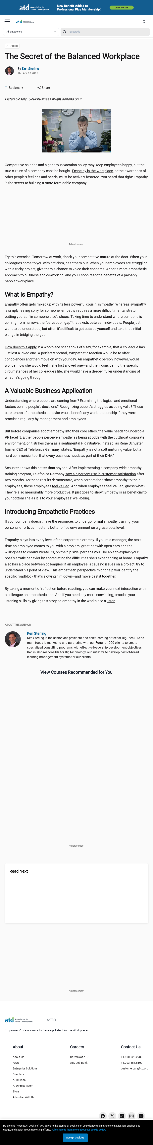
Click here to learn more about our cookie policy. (79, 1129)
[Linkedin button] (122, 1116)
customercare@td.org (134, 1068)
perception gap (58, 322)
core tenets (14, 413)
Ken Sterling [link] (30, 69)
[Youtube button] (141, 1116)
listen (111, 601)
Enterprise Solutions (25, 1068)
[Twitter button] (112, 1116)
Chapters (18, 1074)
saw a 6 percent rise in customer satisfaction (100, 474)
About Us (18, 1057)
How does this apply (21, 347)
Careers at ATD (79, 1057)
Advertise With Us (23, 1097)
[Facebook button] (103, 1116)
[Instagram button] (131, 1116)
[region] (76, 99)
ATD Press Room (23, 1085)
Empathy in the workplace (92, 171)
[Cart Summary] (145, 21)
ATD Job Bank (78, 1062)
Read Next (19, 871)
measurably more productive (47, 492)
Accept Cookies (75, 1137)
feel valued (60, 486)
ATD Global (19, 1080)
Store (16, 1091)
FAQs (16, 1062)
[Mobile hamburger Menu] (7, 21)
